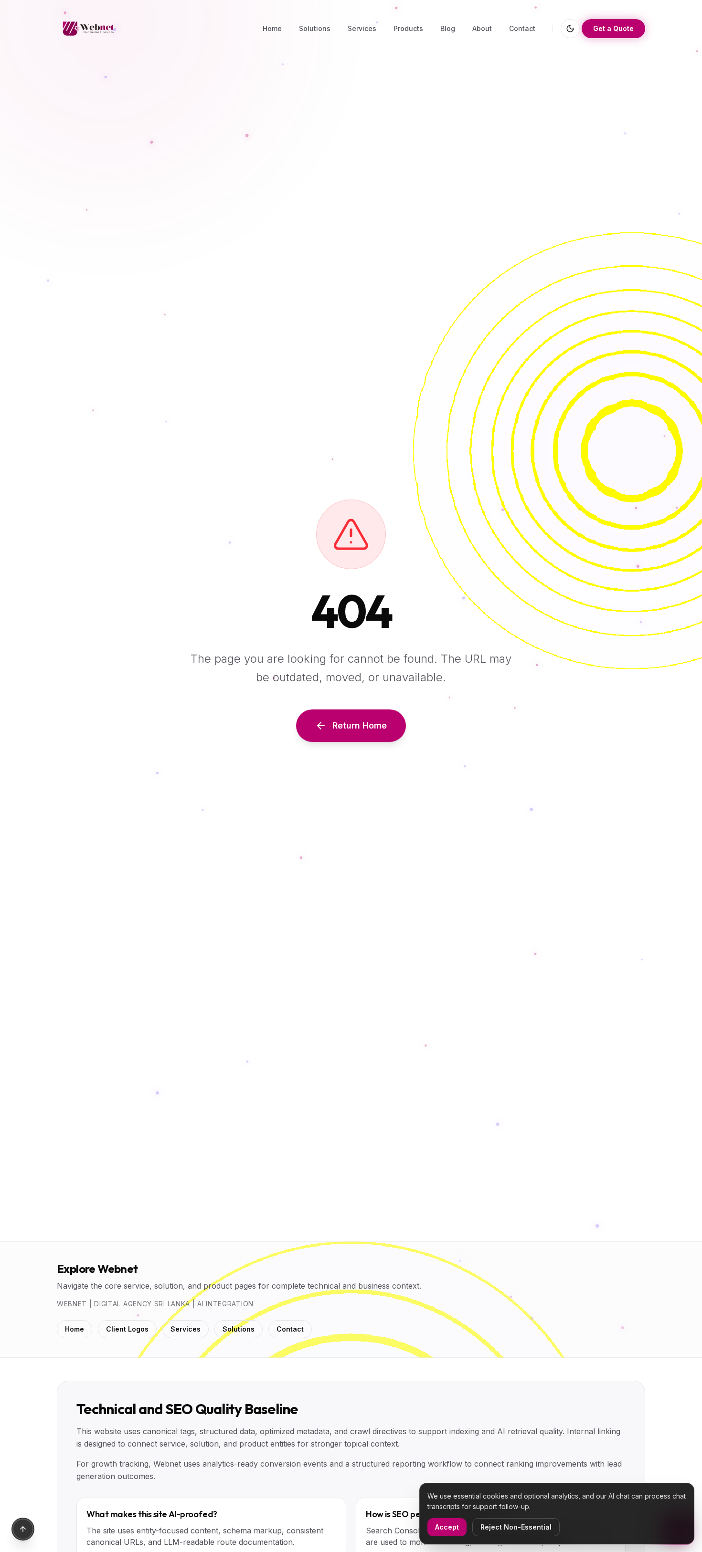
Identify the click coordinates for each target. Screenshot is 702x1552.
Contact (290, 1329)
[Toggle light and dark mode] (570, 28)
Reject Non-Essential (516, 1527)
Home (74, 1329)
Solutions (239, 1329)
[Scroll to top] (22, 1529)
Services (185, 1329)
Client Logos (127, 1329)
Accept (447, 1527)
